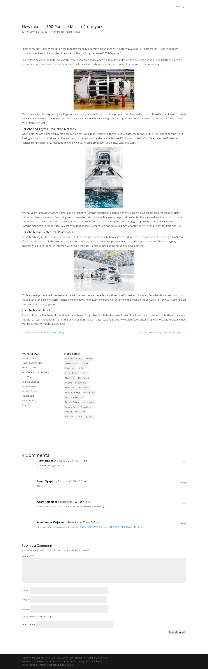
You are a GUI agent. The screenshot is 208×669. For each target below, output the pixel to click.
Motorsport (70, 378)
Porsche (68, 383)
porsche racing (88, 402)
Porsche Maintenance (74, 397)
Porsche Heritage (72, 392)
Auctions (69, 358)
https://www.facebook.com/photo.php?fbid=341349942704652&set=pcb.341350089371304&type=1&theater (90, 527)
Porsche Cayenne (30, 381)
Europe (85, 363)
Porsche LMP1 (89, 392)
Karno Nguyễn (45, 481)
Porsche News (73, 31)
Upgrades (89, 416)
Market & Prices (30, 367)
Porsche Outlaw (72, 402)
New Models (58, 31)
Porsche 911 (70, 387)
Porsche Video (71, 407)
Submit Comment (177, 632)
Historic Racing (71, 373)
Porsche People (29, 391)
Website (26, 609)
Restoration (80, 411)
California (89, 358)
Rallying (68, 411)
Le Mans (84, 373)
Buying (78, 358)
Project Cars (28, 395)
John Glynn (30, 31)
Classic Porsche (72, 363)
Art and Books (29, 358)
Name (26, 590)
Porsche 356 (80, 383)
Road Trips (27, 405)
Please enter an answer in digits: (37, 616)
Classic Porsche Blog (32, 362)
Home (177, 6)
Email (25, 599)
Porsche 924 (84, 387)
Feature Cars (70, 368)
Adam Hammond (47, 501)
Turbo (79, 416)
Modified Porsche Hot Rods (35, 372)
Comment (27, 555)
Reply (183, 461)
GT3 (81, 368)
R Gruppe (69, 416)
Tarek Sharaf (45, 460)
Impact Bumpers (57, 664)
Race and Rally (29, 400)
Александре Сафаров (50, 522)
